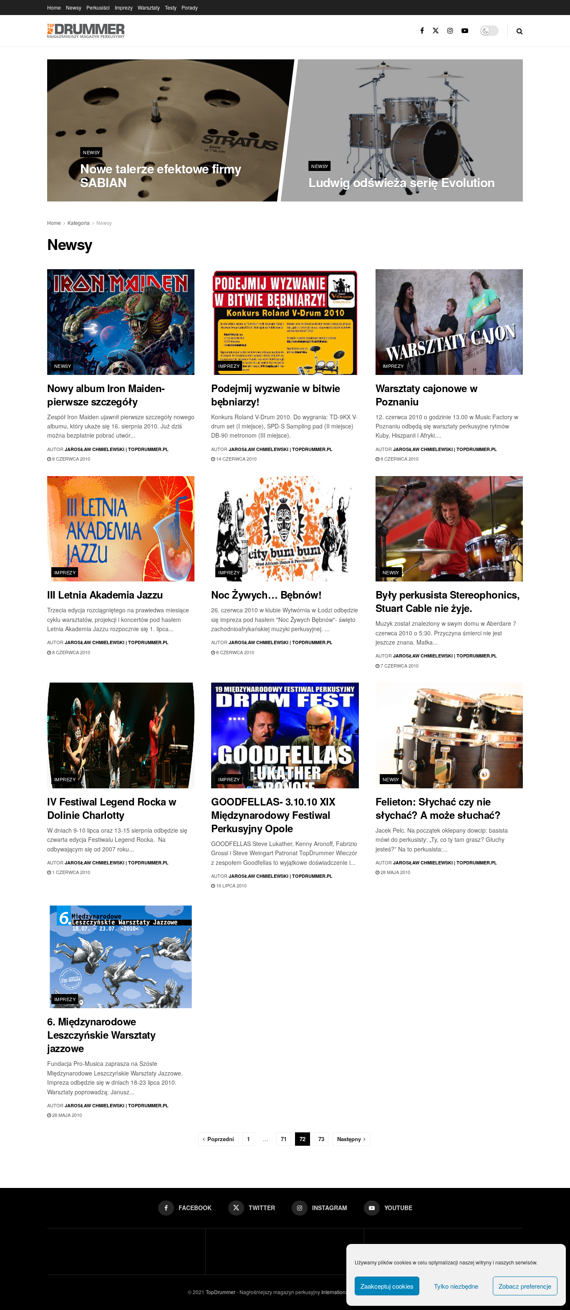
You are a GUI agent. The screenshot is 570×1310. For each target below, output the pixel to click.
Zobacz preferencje (525, 1286)
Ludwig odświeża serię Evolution (401, 182)
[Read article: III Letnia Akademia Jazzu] (120, 529)
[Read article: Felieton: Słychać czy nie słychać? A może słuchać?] (449, 735)
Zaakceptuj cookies (387, 1286)
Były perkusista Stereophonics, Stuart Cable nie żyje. (448, 601)
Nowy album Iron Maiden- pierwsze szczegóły (106, 394)
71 (284, 1139)
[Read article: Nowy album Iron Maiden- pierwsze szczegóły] (120, 322)
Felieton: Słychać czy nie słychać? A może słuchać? (438, 808)
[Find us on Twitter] (435, 30)
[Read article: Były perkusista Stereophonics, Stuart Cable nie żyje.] (449, 529)
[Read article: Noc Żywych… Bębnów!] (284, 529)
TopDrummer (220, 1291)
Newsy (73, 7)
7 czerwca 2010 (399, 665)
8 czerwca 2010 (70, 458)
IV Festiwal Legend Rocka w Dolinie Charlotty (112, 808)
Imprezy (124, 7)
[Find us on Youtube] (465, 30)
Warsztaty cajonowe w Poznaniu (426, 394)
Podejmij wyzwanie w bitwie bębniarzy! (275, 394)
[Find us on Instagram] (450, 30)
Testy (171, 7)
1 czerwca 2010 (70, 872)
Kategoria (79, 222)
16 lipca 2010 (231, 885)
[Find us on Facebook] (422, 30)
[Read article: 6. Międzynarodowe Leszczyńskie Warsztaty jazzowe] (120, 956)
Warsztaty (149, 7)
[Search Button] (520, 30)
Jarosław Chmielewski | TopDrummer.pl (117, 449)
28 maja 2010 (394, 872)
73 (321, 1139)
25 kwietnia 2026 (104, 199)
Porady (190, 7)
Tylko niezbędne (456, 1286)
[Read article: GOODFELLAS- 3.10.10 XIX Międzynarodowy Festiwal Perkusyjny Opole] (284, 735)
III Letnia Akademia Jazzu (105, 594)
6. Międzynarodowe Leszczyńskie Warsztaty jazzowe (101, 1034)
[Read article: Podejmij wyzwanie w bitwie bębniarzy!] (284, 322)
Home (54, 7)
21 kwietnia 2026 (332, 199)
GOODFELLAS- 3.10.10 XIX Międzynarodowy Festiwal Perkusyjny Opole (273, 814)
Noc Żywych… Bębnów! (266, 594)
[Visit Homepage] (85, 31)
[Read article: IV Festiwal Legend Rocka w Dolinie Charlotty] (120, 735)
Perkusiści (98, 7)
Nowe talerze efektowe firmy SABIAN (160, 175)
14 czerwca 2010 (236, 458)
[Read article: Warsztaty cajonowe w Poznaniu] (449, 322)
